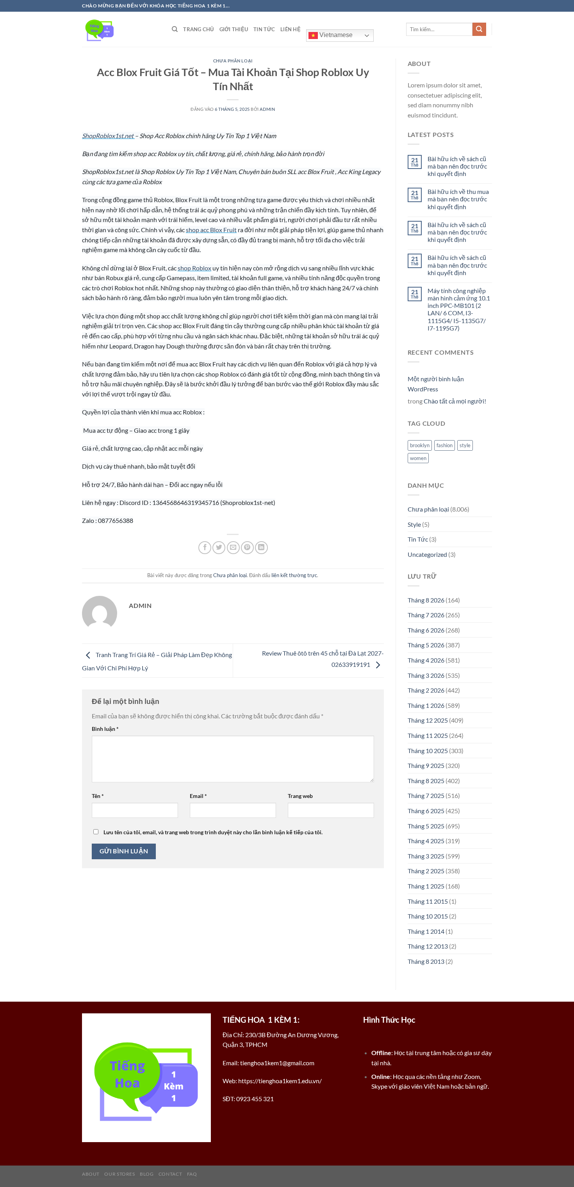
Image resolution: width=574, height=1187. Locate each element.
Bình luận (105, 728)
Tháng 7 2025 (426, 795)
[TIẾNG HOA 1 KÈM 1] (121, 29)
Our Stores (119, 1174)
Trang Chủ (198, 29)
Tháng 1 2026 (426, 705)
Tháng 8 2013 (426, 961)
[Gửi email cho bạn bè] (233, 547)
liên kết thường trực (294, 575)
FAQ (192, 1174)
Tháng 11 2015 (428, 901)
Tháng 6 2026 (426, 630)
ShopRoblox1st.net (108, 135)
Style (414, 524)
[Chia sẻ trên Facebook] (204, 547)
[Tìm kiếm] (175, 29)
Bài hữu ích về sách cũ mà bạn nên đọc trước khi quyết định (457, 166)
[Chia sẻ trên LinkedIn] (261, 547)
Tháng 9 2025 (426, 765)
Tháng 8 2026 (426, 600)
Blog (146, 1174)
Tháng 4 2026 (426, 660)
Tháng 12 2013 (428, 946)
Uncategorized (427, 554)
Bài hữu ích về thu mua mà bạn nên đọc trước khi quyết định (458, 199)
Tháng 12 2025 (428, 720)
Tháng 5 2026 (426, 645)
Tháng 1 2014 (426, 931)
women (418, 458)
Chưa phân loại (233, 60)
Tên (98, 796)
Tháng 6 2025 (426, 810)
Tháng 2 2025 (426, 870)
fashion (445, 445)
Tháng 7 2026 (426, 614)
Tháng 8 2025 (426, 780)
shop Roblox (194, 268)
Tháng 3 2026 (426, 675)
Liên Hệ (290, 29)
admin (267, 109)
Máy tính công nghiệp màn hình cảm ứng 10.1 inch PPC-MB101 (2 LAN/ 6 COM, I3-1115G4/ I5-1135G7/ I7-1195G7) (459, 309)
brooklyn (420, 445)
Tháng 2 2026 (426, 690)
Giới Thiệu (233, 29)
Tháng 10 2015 (428, 916)
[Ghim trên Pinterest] (247, 547)
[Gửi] (479, 29)
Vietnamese (335, 35)
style (465, 445)
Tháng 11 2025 (428, 735)
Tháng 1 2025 (426, 886)
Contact (170, 1174)
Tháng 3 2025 (426, 856)
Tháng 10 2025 (428, 750)
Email (198, 796)
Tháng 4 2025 (426, 840)
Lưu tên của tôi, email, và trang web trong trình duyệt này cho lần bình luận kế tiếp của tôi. (213, 832)
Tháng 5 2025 (426, 826)
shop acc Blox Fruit (211, 229)
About (91, 1174)
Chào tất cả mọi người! (455, 401)
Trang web (300, 796)
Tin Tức (264, 29)
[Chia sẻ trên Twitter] (218, 547)
